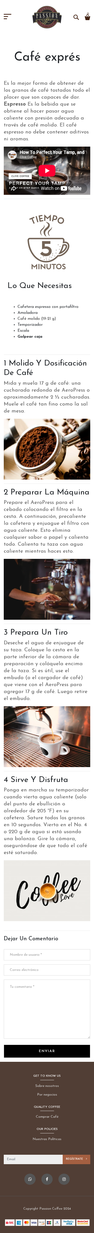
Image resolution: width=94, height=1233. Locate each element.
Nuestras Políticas (47, 1139)
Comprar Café (47, 1117)
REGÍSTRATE (75, 1159)
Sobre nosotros (47, 1086)
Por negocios (47, 1095)
